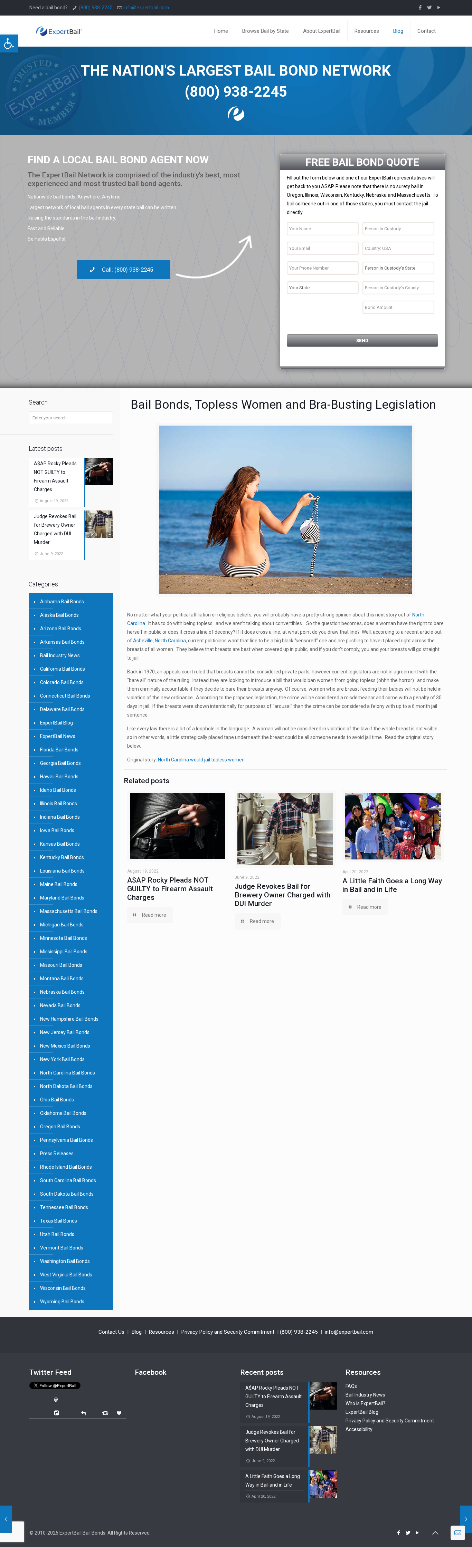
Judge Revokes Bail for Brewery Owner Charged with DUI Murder (282, 895)
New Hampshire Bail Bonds (69, 1019)
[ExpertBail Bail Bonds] (58, 26)
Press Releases (57, 1153)
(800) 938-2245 (96, 7)
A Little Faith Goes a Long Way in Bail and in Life (392, 885)
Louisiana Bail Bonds (62, 871)
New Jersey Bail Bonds (64, 1032)
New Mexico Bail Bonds (65, 1046)
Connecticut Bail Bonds (65, 696)
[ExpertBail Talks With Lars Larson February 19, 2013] (6, 1519)
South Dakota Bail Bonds (67, 1194)
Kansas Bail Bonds (60, 844)
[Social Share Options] (57, 1413)
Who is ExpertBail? (365, 1403)
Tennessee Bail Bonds (64, 1207)
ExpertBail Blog (56, 723)
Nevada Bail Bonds (60, 1005)
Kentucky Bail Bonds (62, 857)
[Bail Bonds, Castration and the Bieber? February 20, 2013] (466, 1519)
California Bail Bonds (62, 669)
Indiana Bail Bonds (60, 817)
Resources (161, 1332)
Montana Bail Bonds (62, 978)
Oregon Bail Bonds (60, 1126)
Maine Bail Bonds (58, 884)
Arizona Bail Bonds (60, 628)
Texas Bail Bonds (58, 1221)
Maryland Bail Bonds (62, 898)
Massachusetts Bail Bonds (68, 911)
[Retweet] (106, 1412)
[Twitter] (429, 7)
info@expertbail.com (146, 7)
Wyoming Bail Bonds (62, 1301)
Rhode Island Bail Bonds (66, 1167)
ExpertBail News (57, 736)
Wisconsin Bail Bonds (63, 1288)
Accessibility (359, 1429)
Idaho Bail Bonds (58, 790)
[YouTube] (439, 7)
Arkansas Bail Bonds (62, 642)
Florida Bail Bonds (59, 749)
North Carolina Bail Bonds (67, 1073)
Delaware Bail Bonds (62, 709)
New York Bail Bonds (62, 1059)
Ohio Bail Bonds (57, 1099)
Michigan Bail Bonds (62, 924)
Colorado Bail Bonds (62, 682)
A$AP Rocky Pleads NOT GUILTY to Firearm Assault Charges (170, 889)
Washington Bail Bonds (65, 1261)
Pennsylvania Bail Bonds (66, 1140)
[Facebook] (420, 7)
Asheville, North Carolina (159, 640)
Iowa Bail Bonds (57, 830)
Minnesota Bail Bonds (63, 938)
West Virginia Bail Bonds (66, 1274)
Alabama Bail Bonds (62, 601)
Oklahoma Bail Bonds (63, 1113)
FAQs (351, 1386)
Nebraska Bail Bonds (62, 992)
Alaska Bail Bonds (59, 615)
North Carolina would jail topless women (201, 759)
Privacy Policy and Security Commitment (227, 1332)
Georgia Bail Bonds (60, 763)
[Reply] (83, 1412)
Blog (136, 1332)
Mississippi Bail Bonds (63, 951)
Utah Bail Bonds (57, 1234)
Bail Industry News (60, 655)
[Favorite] (120, 1413)
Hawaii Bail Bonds (59, 776)
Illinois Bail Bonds (58, 803)
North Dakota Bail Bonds (66, 1086)
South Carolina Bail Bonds (68, 1180)
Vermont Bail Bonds (61, 1248)
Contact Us (111, 1332)
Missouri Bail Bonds (61, 965)
